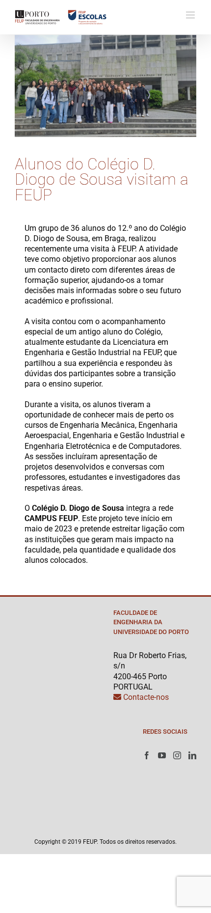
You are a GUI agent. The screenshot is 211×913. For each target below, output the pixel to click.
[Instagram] (177, 755)
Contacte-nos (145, 697)
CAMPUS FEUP (51, 518)
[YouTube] (162, 755)
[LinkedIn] (192, 755)
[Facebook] (147, 755)
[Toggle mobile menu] (191, 15)
